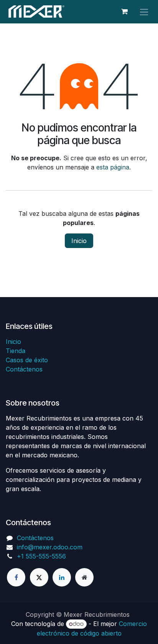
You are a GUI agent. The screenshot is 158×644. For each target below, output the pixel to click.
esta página (112, 167)
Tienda (15, 351)
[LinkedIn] (62, 577)
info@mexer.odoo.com (49, 547)
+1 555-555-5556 (41, 556)
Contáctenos (24, 369)
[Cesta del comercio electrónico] (124, 11)
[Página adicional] (84, 577)
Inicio (79, 241)
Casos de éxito (27, 360)
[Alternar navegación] (144, 11)
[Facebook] (16, 577)
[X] (39, 577)
